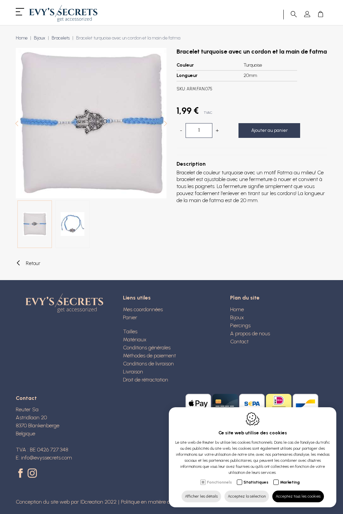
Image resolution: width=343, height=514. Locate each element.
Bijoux (39, 38)
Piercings (240, 325)
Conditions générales (146, 347)
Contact (239, 341)
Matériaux (134, 339)
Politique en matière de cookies (156, 502)
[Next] (165, 124)
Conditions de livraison (148, 363)
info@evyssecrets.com (46, 457)
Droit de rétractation (145, 379)
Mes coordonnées (143, 309)
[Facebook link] (21, 474)
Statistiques (256, 482)
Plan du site (245, 297)
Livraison (133, 371)
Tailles (130, 331)
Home (21, 38)
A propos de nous (250, 333)
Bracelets (61, 38)
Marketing (290, 482)
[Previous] (17, 124)
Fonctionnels (219, 482)
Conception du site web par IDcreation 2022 (66, 502)
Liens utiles (137, 297)
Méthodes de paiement (149, 355)
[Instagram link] (32, 474)
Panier (130, 317)
